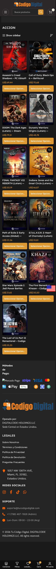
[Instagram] (4, 492)
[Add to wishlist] (23, 45)
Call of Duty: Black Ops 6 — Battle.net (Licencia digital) (41, 78)
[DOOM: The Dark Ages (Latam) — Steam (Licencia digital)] (14, 109)
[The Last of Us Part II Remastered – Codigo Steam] (14, 319)
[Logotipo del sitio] (28, 3)
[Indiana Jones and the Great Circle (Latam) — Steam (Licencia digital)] (41, 162)
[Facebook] (11, 492)
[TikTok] (18, 492)
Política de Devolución (13, 457)
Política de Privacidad (13, 452)
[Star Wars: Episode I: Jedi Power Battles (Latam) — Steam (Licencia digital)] (14, 267)
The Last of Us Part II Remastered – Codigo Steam (14, 341)
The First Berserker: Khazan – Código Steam (39, 288)
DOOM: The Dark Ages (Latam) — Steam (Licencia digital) (14, 130)
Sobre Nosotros (10, 442)
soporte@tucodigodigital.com (23, 508)
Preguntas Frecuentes (13, 462)
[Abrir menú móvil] (5, 12)
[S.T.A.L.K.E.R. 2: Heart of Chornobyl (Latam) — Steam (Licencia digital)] (41, 214)
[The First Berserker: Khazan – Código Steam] (41, 267)
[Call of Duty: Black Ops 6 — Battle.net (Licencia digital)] (41, 57)
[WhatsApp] (25, 492)
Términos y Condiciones (14, 447)
